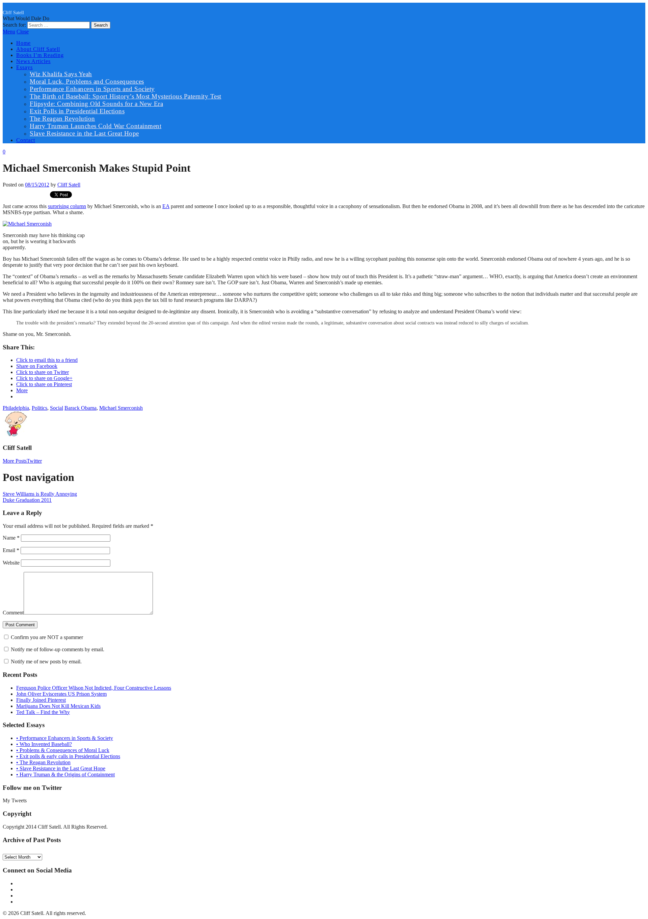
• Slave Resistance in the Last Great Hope (60, 768)
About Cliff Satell (38, 49)
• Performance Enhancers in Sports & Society (64, 738)
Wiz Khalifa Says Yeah (61, 74)
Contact (25, 140)
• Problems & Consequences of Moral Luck (62, 750)
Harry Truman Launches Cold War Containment (95, 126)
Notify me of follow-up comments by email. (57, 649)
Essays (24, 67)
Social (56, 408)
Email (11, 550)
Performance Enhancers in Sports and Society (92, 88)
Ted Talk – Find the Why (43, 712)
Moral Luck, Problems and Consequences (87, 81)
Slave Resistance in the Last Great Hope (84, 133)
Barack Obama (80, 408)
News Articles (33, 61)
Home (23, 43)
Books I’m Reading (40, 55)
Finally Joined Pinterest (41, 700)
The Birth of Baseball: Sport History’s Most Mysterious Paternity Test (125, 96)
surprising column (67, 206)
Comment (13, 612)
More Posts (15, 461)
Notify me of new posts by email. (46, 661)
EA (165, 206)
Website (11, 563)
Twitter (34, 461)
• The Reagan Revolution (43, 762)
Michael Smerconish (121, 408)
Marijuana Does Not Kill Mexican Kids (58, 706)
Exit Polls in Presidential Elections (77, 111)
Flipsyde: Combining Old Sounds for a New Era (96, 103)
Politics (39, 408)
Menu (9, 31)
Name (11, 538)
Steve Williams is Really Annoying (40, 494)
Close (23, 31)
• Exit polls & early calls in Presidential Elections (68, 756)
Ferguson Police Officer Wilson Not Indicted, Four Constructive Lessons (93, 688)
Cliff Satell (13, 12)
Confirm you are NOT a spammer (46, 637)
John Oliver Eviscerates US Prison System (61, 694)
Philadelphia (16, 408)
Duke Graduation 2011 (27, 500)
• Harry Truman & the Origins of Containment (65, 774)
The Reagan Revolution (62, 118)
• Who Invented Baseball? (44, 744)
